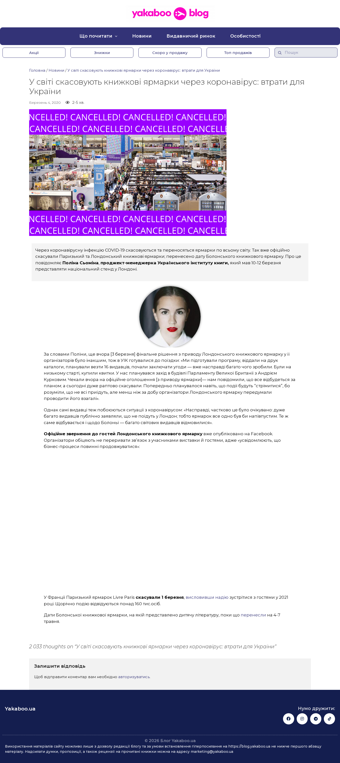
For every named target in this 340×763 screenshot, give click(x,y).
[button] (33, 53)
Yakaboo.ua (20, 709)
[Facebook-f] (288, 718)
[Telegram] (315, 718)
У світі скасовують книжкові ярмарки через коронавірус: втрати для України (143, 70)
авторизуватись (134, 676)
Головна (37, 70)
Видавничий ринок (191, 36)
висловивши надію (207, 597)
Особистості (245, 36)
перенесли (253, 614)
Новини (142, 36)
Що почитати (95, 36)
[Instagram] (302, 718)
